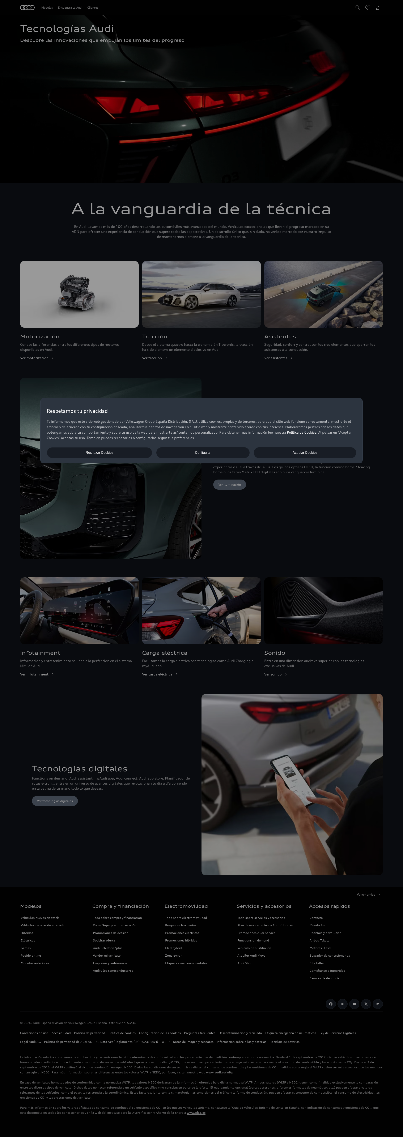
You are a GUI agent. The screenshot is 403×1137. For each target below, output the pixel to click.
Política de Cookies (301, 432)
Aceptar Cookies (305, 452)
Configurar (203, 452)
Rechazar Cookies (99, 452)
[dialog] (201, 430)
